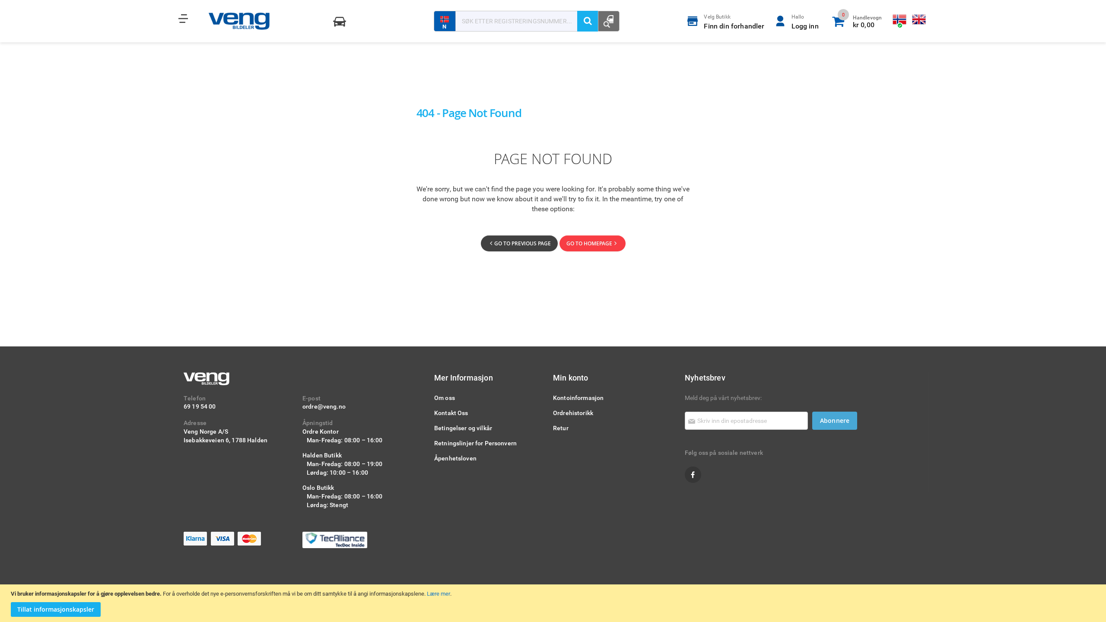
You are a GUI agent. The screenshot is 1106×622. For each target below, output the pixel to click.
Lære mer (438, 593)
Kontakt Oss (451, 413)
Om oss (444, 398)
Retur (561, 428)
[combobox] (526, 21)
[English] (919, 20)
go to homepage (589, 243)
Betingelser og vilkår (463, 428)
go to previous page (522, 243)
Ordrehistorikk (573, 413)
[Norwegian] (900, 20)
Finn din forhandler (734, 22)
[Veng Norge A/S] (239, 21)
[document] (554, 603)
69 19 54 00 (200, 406)
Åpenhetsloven (455, 458)
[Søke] (587, 21)
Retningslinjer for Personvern (475, 443)
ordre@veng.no (324, 406)
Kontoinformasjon (578, 398)
